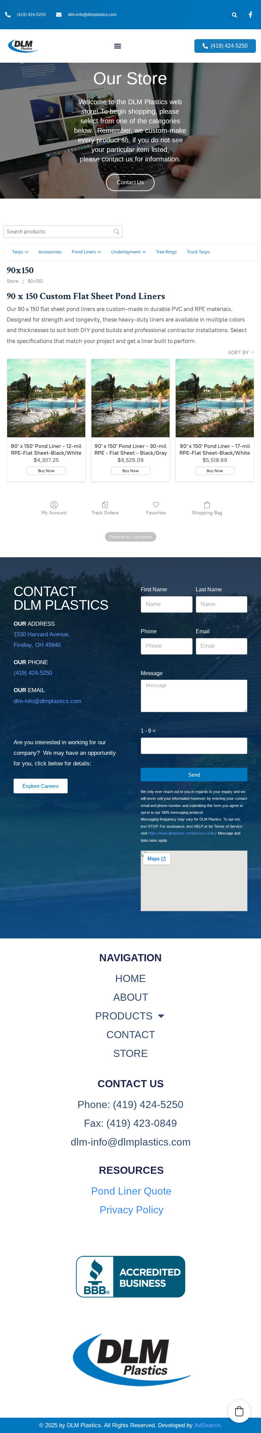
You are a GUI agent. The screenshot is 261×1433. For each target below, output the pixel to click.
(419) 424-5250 (33, 673)
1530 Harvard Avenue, (42, 634)
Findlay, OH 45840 (37, 645)
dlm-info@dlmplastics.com (47, 701)
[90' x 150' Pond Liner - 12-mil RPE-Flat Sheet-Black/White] (46, 398)
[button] (234, 15)
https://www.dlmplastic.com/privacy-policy (182, 833)
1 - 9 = (148, 731)
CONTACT (130, 1034)
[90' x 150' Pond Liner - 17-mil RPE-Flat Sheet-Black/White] (215, 398)
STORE (130, 1053)
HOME (130, 978)
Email (203, 631)
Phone (149, 631)
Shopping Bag (207, 513)
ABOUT (130, 997)
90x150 (35, 281)
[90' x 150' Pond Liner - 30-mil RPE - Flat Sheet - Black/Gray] (130, 398)
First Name (154, 589)
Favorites (156, 513)
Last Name (209, 589)
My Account (54, 513)
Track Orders (105, 513)
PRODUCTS (124, 1016)
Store (13, 281)
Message (152, 673)
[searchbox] (62, 231)
